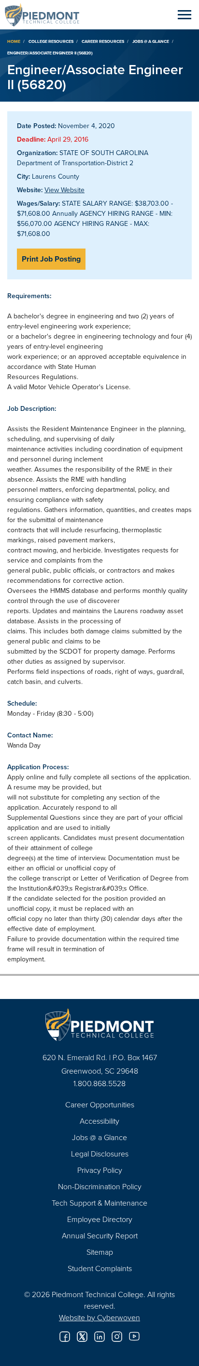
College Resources (50, 41)
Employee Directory (99, 1219)
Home (13, 41)
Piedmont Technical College (46, 14)
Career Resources (103, 41)
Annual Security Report (100, 1235)
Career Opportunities (99, 1104)
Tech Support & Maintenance (99, 1202)
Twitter (82, 1336)
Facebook (64, 1336)
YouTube (134, 1336)
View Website (64, 190)
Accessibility (99, 1121)
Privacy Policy (99, 1170)
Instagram (117, 1336)
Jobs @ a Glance (150, 41)
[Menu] (184, 14)
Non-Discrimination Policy (100, 1186)
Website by (99, 1317)
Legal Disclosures (99, 1153)
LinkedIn (99, 1336)
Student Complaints (100, 1268)
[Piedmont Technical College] (99, 1025)
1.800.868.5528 (99, 1083)
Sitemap (99, 1252)
